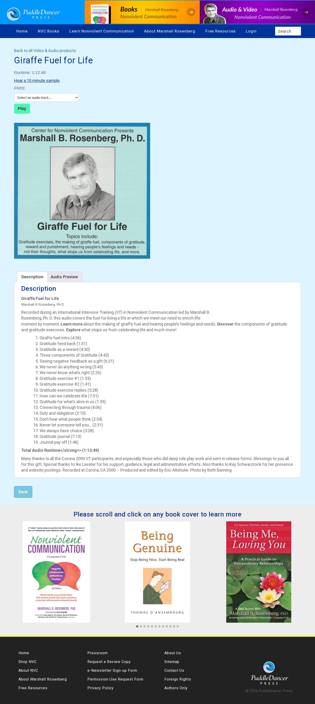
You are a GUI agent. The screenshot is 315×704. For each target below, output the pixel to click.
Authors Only (176, 688)
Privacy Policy (100, 688)
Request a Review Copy (109, 662)
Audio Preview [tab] (64, 276)
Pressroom (97, 653)
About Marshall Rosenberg (169, 31)
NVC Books (48, 31)
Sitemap (171, 662)
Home (22, 31)
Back (23, 491)
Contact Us (174, 670)
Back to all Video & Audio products (45, 50)
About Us (172, 653)
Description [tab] (32, 276)
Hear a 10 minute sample (37, 80)
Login (251, 31)
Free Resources (220, 31)
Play (22, 108)
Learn (75, 31)
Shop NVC (27, 662)
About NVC (28, 670)
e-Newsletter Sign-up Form (112, 670)
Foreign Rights (177, 679)
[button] (137, 626)
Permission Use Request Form (115, 679)
